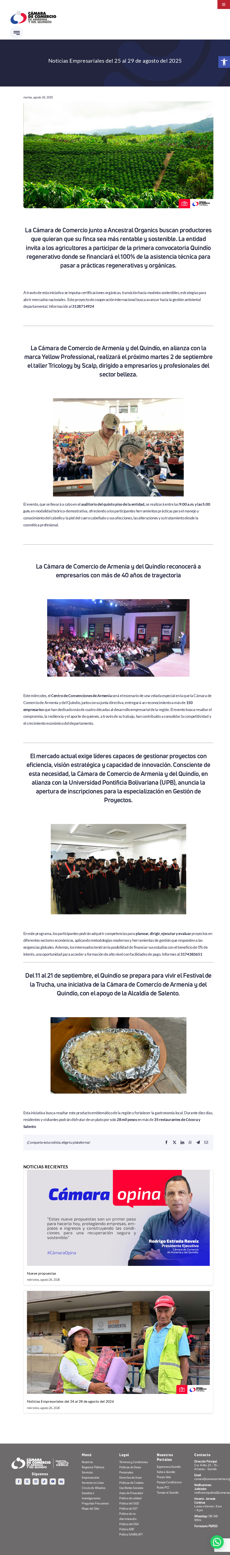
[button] (217, 1542)
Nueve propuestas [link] (41, 1273)
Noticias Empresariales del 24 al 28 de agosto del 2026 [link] (70, 1401)
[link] (224, 62)
